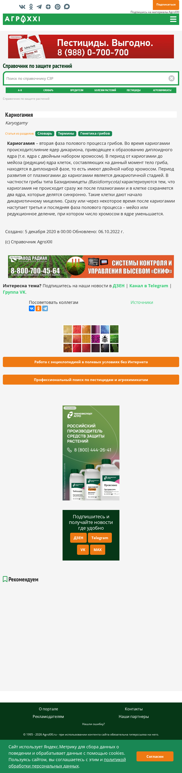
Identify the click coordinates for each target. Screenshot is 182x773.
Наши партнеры (134, 716)
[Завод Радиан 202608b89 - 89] (91, 266)
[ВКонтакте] (32, 308)
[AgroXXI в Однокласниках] (32, 7)
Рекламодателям (48, 716)
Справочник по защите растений (37, 66)
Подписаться (166, 4)
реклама (69, 408)
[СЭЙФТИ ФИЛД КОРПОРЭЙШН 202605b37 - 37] (91, 46)
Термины (66, 133)
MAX (98, 549)
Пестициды (134, 90)
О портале (48, 709)
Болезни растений (105, 90)
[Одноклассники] (38, 308)
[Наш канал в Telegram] (40, 7)
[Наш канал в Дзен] (49, 7)
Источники (142, 302)
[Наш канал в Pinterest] (59, 7)
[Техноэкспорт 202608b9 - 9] (91, 452)
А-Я (20, 90)
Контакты (134, 709)
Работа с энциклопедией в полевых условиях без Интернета (91, 361)
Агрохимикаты (162, 90)
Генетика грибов (95, 133)
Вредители (76, 90)
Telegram (99, 537)
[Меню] (173, 19)
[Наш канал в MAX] (68, 7)
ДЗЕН (78, 537)
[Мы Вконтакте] (23, 7)
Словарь (48, 90)
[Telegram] (45, 308)
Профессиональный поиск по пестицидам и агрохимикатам (91, 379)
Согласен (155, 756)
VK (83, 549)
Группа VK (14, 292)
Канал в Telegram (148, 285)
